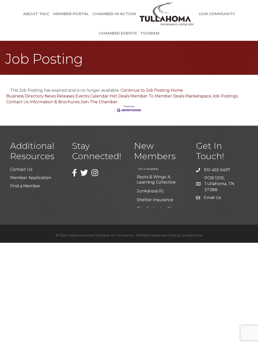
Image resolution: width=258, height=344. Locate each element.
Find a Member (25, 186)
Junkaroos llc (150, 186)
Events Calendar (92, 96)
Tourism (149, 33)
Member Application (30, 177)
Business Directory (25, 96)
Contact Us (17, 101)
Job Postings (225, 96)
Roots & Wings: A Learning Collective (156, 175)
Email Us (212, 197)
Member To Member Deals (157, 96)
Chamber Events (118, 33)
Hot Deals (119, 96)
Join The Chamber (99, 101)
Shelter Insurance (155, 195)
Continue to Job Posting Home (152, 90)
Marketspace (198, 96)
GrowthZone (191, 235)
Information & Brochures (54, 101)
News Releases (59, 96)
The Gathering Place (158, 204)
